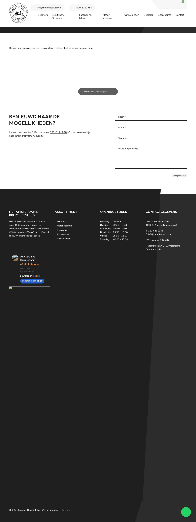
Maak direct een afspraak (96, 91)
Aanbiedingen (63, 238)
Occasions (62, 230)
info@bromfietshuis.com (49, 7)
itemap (66, 510)
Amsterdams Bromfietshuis (28, 258)
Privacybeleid (52, 510)
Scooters (61, 221)
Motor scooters (64, 225)
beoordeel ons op (31, 280)
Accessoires (63, 234)
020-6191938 (84, 7)
